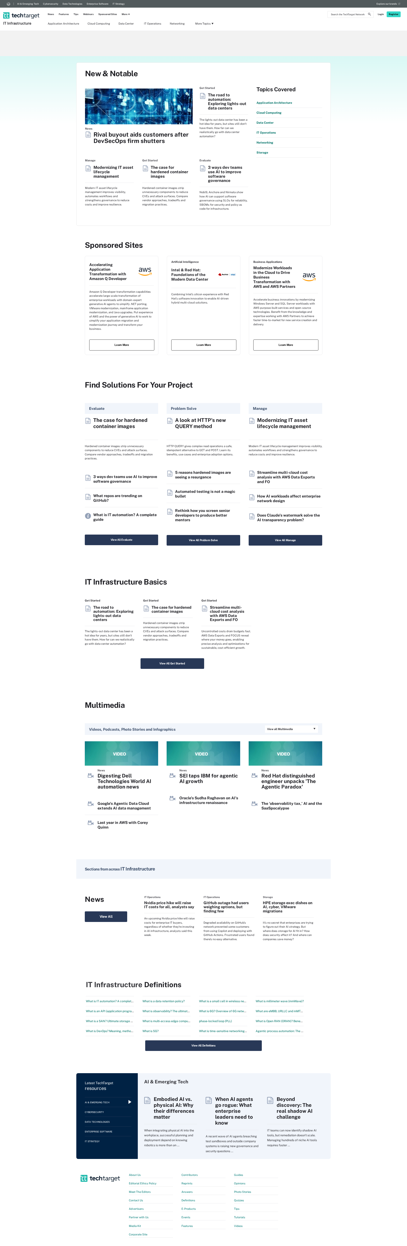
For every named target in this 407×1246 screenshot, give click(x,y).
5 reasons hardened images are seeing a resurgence (203, 474)
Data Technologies (72, 4)
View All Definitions (203, 1045)
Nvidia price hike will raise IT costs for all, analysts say (169, 905)
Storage (262, 152)
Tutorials (239, 1217)
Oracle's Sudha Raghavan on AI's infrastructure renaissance (208, 800)
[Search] (369, 15)
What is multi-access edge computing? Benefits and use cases (184, 1021)
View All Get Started (172, 663)
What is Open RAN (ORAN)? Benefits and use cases (290, 1021)
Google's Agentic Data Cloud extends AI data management (124, 805)
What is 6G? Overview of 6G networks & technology (234, 1011)
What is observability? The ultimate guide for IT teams (178, 1011)
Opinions (239, 1183)
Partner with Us (139, 1217)
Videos (238, 1226)
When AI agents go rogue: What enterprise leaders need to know (234, 1111)
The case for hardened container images (169, 171)
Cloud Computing (99, 23)
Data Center (126, 23)
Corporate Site (138, 1234)
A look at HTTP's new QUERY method (200, 423)
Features (64, 14)
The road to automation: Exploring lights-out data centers (227, 101)
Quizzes (239, 1200)
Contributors (189, 1175)
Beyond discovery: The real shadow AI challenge (294, 1108)
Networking (177, 23)
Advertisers (136, 1208)
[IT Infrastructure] (21, 10)
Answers (187, 1191)
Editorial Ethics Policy (142, 1183)
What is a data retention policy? (163, 1001)
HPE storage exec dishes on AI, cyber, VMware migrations (287, 907)
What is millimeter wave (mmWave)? (280, 1001)
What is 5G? (150, 1031)
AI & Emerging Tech (28, 4)
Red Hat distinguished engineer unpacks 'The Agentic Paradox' (288, 781)
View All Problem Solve (203, 540)
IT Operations (152, 23)
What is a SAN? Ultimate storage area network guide (121, 1021)
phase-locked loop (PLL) (215, 1021)
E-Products (188, 1208)
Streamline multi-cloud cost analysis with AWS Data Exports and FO (286, 477)
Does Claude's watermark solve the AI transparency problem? (288, 517)
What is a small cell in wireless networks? (227, 1001)
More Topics (203, 23)
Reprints (186, 1183)
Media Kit (135, 1226)
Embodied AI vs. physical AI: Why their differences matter (174, 1108)
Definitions (188, 1200)
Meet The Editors (140, 1191)
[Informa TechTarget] (8, 4)
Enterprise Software (97, 4)
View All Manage (285, 540)
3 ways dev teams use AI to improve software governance (225, 174)
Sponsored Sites (107, 14)
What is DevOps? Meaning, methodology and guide (120, 1031)
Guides (238, 1175)
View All (106, 917)
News (51, 14)
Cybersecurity (50, 4)
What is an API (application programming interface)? (121, 1011)
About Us (135, 1175)
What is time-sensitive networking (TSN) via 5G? (231, 1031)
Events (185, 1217)
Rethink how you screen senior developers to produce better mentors (202, 515)
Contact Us (136, 1200)
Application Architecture (63, 23)
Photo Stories (242, 1191)
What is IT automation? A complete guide (113, 1001)
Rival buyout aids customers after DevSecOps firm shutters (141, 137)
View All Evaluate (121, 539)
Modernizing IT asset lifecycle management (113, 171)
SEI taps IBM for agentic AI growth (208, 778)
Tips (76, 14)
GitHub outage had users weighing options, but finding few (226, 907)
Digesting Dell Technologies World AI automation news (124, 781)
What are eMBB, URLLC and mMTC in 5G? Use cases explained (298, 1011)
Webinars (88, 14)
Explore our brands (386, 4)
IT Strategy (119, 4)
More (124, 14)
